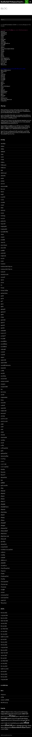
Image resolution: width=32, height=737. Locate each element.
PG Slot (2, 287)
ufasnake (3, 434)
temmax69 (3, 413)
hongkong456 (4, 229)
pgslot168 (3, 319)
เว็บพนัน (3, 573)
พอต (2, 480)
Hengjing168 (4, 32)
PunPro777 (3, 333)
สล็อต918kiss (4, 512)
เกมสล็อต (3, 555)
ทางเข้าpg (3, 458)
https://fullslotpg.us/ (5, 86)
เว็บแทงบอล (3, 587)
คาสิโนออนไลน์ (4, 448)
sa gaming (3, 74)
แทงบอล (3, 592)
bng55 (2, 194)
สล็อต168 (3, 490)
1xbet (2, 154)
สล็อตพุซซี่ (3, 522)
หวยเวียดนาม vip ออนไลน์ (7, 549)
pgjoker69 (3, 311)
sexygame (3, 384)
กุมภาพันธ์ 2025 (4, 660)
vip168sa (3, 440)
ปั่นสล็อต (3, 469)
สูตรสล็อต (3, 541)
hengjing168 (3, 226)
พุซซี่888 (3, 482)
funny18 (3, 218)
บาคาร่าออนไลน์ (4, 466)
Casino (2, 199)
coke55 (2, 205)
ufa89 (2, 426)
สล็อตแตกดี (3, 539)
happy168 (3, 223)
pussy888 (3, 44)
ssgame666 (3, 408)
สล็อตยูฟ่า (3, 525)
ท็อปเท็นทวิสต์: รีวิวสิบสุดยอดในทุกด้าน (12, 2)
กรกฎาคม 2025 (4, 647)
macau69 (3, 277)
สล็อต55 (3, 496)
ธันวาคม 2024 (4, 666)
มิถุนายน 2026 (4, 618)
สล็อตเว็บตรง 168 (5, 536)
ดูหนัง (2, 72)
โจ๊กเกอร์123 (3, 64)
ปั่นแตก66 (3, 95)
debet (2, 207)
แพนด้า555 (3, 600)
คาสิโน (2, 445)
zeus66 (2, 442)
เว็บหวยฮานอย (4, 584)
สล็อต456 (3, 493)
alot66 (2, 178)
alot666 (2, 181)
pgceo (2, 303)
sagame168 (3, 360)
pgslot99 (3, 325)
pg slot (2, 55)
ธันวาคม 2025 (4, 634)
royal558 (3, 354)
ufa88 (2, 424)
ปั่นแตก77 (3, 474)
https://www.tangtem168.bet (7, 48)
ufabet (2, 432)
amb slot (3, 183)
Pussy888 (3, 338)
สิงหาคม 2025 (4, 644)
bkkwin (2, 191)
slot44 (2, 38)
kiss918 (2, 56)
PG (1, 285)
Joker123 (3, 242)
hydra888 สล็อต (4, 231)
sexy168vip (3, 376)
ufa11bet (3, 416)
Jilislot (2, 234)
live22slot (3, 263)
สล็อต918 (3, 509)
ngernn (2, 279)
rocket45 (3, 352)
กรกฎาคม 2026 (4, 615)
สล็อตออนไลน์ (4, 98)
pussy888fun (4, 341)
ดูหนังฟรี (3, 76)
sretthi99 (3, 405)
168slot (2, 146)
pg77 (2, 301)
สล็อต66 (3, 498)
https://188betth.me (5, 59)
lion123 (2, 258)
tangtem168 (3, 410)
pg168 (2, 295)
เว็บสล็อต (3, 579)
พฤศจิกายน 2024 (4, 668)
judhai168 (3, 39)
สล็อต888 (3, 504)
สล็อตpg (2, 517)
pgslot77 (3, 83)
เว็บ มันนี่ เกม (4, 565)
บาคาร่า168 (3, 464)
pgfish (2, 306)
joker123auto (4, 245)
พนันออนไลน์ (4, 477)
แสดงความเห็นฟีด (5, 699)
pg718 (2, 298)
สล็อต (2, 488)
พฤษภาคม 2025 (4, 652)
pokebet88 (3, 330)
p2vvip (2, 282)
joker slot (3, 63)
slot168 (2, 394)
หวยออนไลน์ (3, 100)
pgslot (2, 52)
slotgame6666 (4, 397)
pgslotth (3, 328)
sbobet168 (3, 368)
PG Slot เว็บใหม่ (4, 290)
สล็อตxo (2, 47)
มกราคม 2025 (4, 663)
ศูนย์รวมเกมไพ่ (4, 485)
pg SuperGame (4, 293)
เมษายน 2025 (4, 655)
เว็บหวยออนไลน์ (4, 581)
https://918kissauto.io (6, 70)
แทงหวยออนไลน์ (4, 597)
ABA (2, 170)
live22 (2, 87)
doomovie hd (4, 60)
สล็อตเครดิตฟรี (4, 530)
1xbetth (2, 51)
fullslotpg (3, 215)
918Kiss (2, 162)
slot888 (2, 40)
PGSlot (2, 317)
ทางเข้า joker (4, 62)
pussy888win (4, 346)
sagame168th (4, 362)
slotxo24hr (3, 402)
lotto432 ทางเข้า (4, 274)
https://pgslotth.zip (5, 58)
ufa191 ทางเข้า (4, 418)
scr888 (2, 370)
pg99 (2, 84)
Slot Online (3, 392)
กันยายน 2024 (4, 674)
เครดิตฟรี (3, 557)
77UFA (2, 159)
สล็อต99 (3, 35)
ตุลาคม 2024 (4, 671)
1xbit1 (2, 157)
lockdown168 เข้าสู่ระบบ (6, 266)
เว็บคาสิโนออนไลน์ (5, 568)
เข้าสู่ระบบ (3, 694)
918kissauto (3, 165)
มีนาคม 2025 (4, 658)
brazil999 (3, 197)
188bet (2, 149)
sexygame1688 (4, 386)
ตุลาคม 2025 (4, 639)
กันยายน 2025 (4, 642)
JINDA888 (3, 42)
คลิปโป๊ (2, 50)
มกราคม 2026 (4, 631)
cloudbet (3, 202)
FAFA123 (3, 210)
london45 (3, 271)
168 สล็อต (3, 143)
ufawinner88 (4, 437)
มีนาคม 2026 (4, 626)
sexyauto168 (4, 378)
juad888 (3, 250)
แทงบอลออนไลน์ (4, 595)
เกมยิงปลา (3, 552)
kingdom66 (3, 255)
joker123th (3, 247)
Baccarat (3, 189)
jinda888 (3, 239)
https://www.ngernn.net (6, 99)
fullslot (2, 213)
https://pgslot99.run (5, 43)
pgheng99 (3, 309)
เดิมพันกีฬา (3, 563)
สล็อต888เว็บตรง (5, 506)
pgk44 (2, 314)
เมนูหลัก (30, 2)
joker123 (3, 31)
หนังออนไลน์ (4, 544)
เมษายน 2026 (4, 623)
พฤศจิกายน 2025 (4, 636)
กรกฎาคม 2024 (4, 679)
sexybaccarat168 (5, 381)
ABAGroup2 (3, 173)
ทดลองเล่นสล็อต (4, 456)
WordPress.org (4, 702)
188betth (3, 151)
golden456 (3, 221)
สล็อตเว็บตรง (4, 34)
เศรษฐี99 (3, 589)
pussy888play (4, 344)
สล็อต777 (3, 501)
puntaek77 (3, 336)
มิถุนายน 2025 (4, 650)
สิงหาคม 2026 (4, 612)
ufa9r (2, 429)
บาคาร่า (2, 46)
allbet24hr (3, 175)
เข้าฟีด (2, 697)
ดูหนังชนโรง (4, 92)
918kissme (3, 167)
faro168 (21, 712)
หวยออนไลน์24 (4, 547)
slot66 (2, 36)
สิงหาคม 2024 (4, 676)
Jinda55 (2, 237)
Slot (2, 389)
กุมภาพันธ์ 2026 (4, 628)
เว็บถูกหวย (3, 571)
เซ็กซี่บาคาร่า (4, 560)
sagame (2, 357)
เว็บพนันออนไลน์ (4, 576)
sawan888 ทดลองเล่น (6, 365)
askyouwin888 (4, 186)
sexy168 (3, 373)
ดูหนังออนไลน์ (4, 91)
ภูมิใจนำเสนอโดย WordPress (6, 735)
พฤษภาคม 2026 (4, 620)
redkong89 (3, 349)
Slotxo (2, 400)
